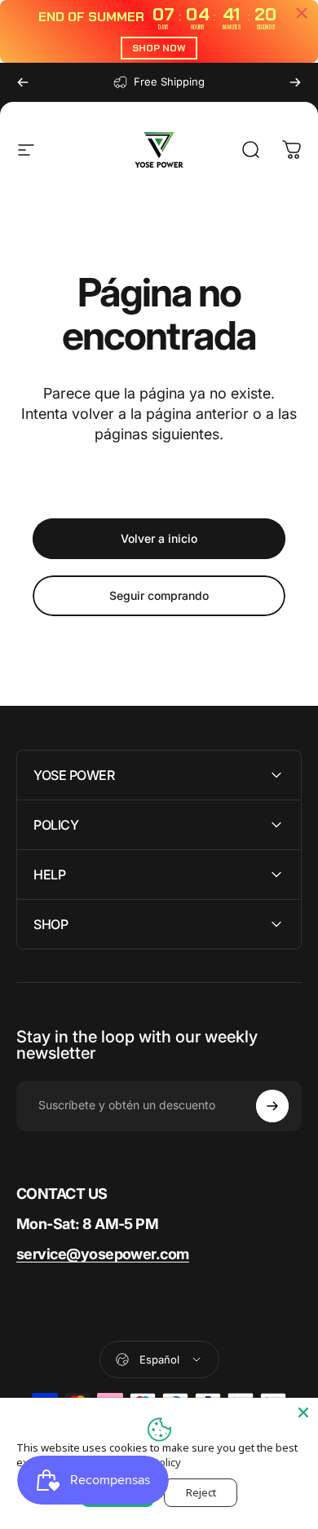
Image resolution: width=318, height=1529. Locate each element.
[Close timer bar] (301, 13)
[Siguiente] (295, 82)
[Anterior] (23, 82)
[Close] (303, 1412)
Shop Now (159, 48)
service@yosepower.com (102, 1253)
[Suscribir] (272, 1106)
